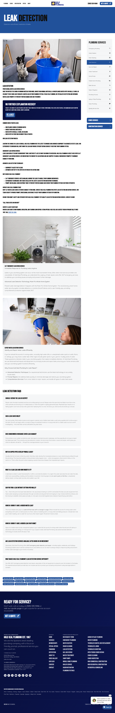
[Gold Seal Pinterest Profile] (30, 675)
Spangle (22, 694)
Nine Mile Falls (97, 691)
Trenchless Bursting (94, 649)
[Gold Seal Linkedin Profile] (26, 675)
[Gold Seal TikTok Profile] (23, 675)
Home (50, 637)
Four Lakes (51, 691)
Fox (11, 704)
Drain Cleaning (92, 57)
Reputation (52, 652)
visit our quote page (13, 608)
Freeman (57, 691)
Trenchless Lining (93, 646)
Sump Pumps (92, 76)
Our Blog (51, 661)
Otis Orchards (105, 691)
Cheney (15, 691)
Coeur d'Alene (25, 691)
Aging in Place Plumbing (95, 99)
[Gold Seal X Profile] (19, 675)
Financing (52, 649)
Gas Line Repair (93, 67)
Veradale (39, 694)
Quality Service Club (94, 108)
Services (51, 640)
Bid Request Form (68, 637)
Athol (5, 691)
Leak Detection (92, 62)
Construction (18, 3)
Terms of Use (88, 704)
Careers (51, 664)
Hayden (73, 691)
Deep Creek (37, 691)
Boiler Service (92, 85)
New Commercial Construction (97, 661)
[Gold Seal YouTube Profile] (16, 675)
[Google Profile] (5, 675)
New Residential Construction (97, 664)
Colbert (32, 691)
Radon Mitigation (93, 90)
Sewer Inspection (93, 658)
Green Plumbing (93, 104)
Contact (51, 667)
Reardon (17, 694)
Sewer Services (93, 120)
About (29, 3)
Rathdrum (11, 694)
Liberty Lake (79, 691)
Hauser (69, 691)
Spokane (27, 694)
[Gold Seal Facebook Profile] (9, 675)
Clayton (20, 691)
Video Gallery (53, 658)
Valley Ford (33, 694)
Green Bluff (63, 691)
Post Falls (6, 694)
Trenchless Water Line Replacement (99, 643)
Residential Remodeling (95, 667)
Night (8, 704)
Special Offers (53, 646)
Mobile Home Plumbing (94, 81)
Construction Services (95, 126)
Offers (24, 3)
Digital (13, 704)
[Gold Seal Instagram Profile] (12, 675)
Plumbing (6, 3)
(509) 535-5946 (92, 3)
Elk (47, 691)
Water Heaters (92, 53)
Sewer (11, 3)
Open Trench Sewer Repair (96, 652)
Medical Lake (90, 691)
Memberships (53, 643)
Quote (104, 3)
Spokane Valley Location (10, 653)
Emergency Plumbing (94, 48)
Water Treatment (93, 71)
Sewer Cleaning (92, 655)
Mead (84, 691)
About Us (52, 655)
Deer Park (43, 691)
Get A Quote (10, 115)
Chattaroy (9, 691)
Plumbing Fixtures (93, 94)
